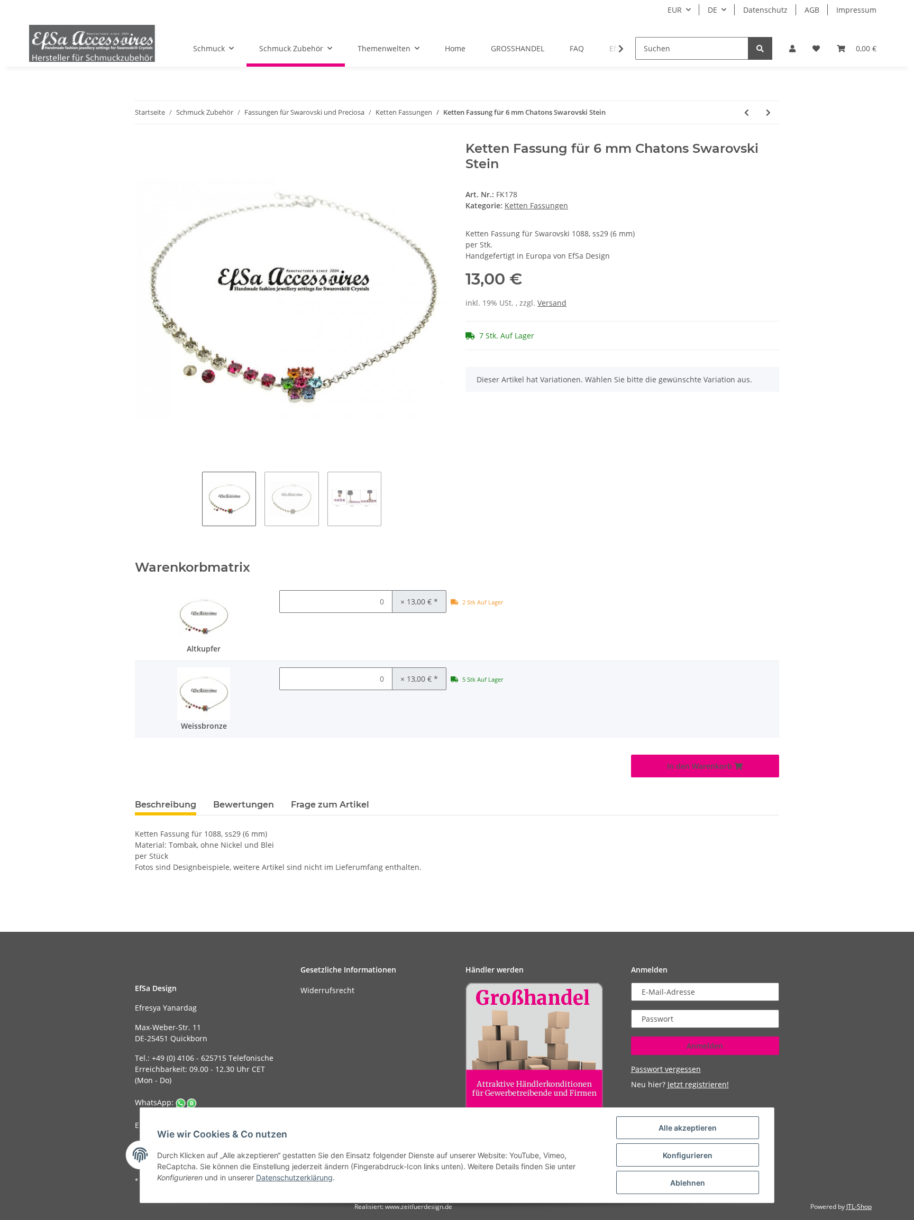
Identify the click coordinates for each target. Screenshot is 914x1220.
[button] (792, 48)
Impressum (856, 10)
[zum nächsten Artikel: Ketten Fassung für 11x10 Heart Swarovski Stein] (768, 112)
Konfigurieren (687, 1155)
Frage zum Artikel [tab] (330, 805)
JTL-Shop (859, 1206)
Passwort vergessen (666, 1069)
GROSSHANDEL (517, 48)
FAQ (577, 48)
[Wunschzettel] (816, 48)
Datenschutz (765, 10)
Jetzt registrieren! (698, 1084)
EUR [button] (675, 10)
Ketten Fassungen (536, 205)
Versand (551, 303)
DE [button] (712, 10)
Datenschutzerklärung (294, 1177)
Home (455, 48)
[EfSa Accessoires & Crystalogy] (92, 43)
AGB (812, 10)
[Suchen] (760, 48)
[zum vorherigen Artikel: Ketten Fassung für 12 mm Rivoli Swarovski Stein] (746, 112)
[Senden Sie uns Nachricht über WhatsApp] (186, 1102)
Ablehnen (687, 1182)
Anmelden (705, 1046)
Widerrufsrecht (327, 990)
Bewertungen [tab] (243, 805)
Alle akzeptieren (688, 1127)
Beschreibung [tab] (165, 805)
